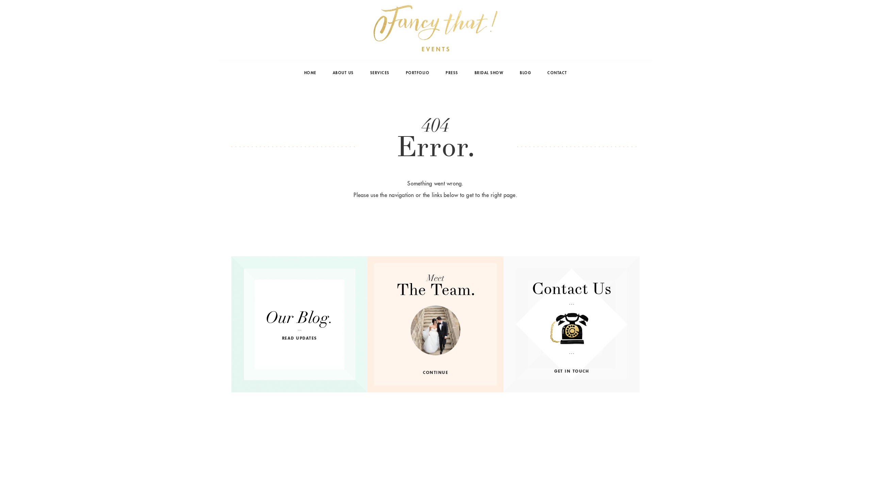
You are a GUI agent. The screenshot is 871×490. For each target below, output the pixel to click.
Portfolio (418, 72)
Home (310, 72)
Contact (557, 72)
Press (452, 72)
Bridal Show (489, 72)
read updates (299, 338)
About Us (343, 72)
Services (380, 72)
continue (435, 372)
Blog (525, 72)
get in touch (571, 371)
